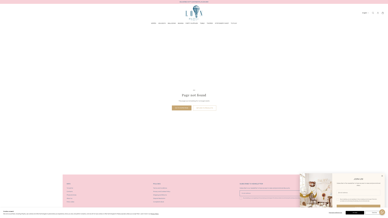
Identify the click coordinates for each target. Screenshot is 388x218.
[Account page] (377, 13)
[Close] (382, 176)
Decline (374, 212)
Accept (355, 212)
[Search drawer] (373, 13)
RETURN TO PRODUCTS (204, 108)
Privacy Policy (155, 214)
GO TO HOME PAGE (181, 108)
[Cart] (382, 13)
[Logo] (194, 12)
